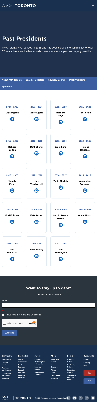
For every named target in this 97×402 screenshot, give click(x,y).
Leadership (23, 356)
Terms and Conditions (30, 315)
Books (70, 356)
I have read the (23, 315)
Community (7, 356)
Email (4, 300)
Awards (38, 356)
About (53, 356)
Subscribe (9, 333)
